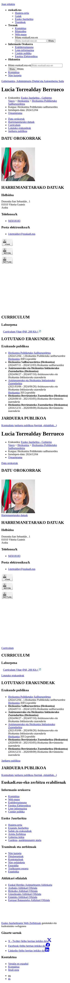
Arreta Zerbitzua (17, 834)
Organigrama (15, 113)
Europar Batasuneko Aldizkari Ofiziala (29, 900)
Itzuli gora (13, 969)
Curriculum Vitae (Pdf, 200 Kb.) (21, 331)
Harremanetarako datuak (14, 515)
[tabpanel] (35, 159)
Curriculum (7, 648)
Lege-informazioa (24, 50)
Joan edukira (8, 4)
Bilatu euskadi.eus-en (26, 37)
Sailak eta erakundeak (20, 831)
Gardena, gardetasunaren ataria (24, 840)
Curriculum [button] (14, 125)
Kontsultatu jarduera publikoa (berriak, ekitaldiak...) (29, 425)
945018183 (14, 220)
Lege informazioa (17, 808)
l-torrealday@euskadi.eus (21, 233)
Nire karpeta (14, 75)
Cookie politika (23, 53)
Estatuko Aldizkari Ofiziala (22, 897)
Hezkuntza (23, 100)
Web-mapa (21, 34)
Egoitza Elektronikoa (26, 56)
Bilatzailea (20, 31)
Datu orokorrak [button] (16, 118)
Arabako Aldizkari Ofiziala (22, 887)
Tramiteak (20, 22)
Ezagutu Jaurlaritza (18, 828)
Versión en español (18, 963)
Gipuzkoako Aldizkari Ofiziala (24, 894)
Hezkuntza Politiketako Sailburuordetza (29, 352)
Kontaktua (20, 28)
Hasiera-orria (22, 13)
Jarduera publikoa (10, 760)
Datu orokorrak (9, 463)
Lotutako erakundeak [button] (19, 128)
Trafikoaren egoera (18, 868)
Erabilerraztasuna (24, 47)
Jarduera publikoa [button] (17, 131)
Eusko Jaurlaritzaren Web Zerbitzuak (21, 923)
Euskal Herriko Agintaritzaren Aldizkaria (30, 884)
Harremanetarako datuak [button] (21, 121)
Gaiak (18, 16)
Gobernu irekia (16, 837)
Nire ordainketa (16, 862)
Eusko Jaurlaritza (24, 19)
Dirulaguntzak (15, 856)
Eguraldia (13, 865)
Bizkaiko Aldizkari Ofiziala (23, 891)
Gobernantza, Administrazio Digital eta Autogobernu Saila (32, 81)
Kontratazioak (15, 859)
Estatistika (13, 871)
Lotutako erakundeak (12, 675)
